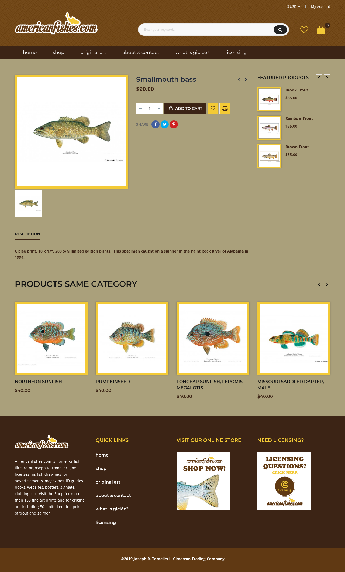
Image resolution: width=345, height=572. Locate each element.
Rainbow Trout (299, 118)
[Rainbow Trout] (269, 127)
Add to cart (188, 108)
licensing (106, 522)
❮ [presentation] (319, 77)
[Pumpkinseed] (132, 338)
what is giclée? (112, 509)
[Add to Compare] (224, 108)
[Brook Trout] (269, 99)
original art (108, 482)
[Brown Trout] (269, 156)
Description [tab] (27, 233)
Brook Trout (296, 90)
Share (155, 124)
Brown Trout (297, 146)
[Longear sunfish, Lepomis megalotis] (213, 338)
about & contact (113, 495)
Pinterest (174, 124)
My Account (320, 6)
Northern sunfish (38, 381)
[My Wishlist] (304, 29)
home (102, 455)
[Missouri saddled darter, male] (294, 338)
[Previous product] (238, 79)
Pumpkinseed (113, 381)
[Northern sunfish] (51, 338)
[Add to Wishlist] (213, 108)
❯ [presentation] (327, 77)
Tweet (165, 124)
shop (101, 468)
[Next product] (245, 79)
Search (280, 29)
